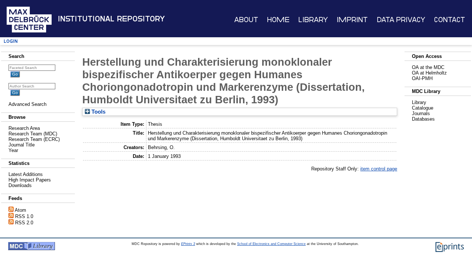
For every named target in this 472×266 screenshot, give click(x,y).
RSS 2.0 (24, 222)
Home (278, 19)
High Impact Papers (29, 180)
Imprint (352, 19)
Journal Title (21, 145)
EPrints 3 (188, 244)
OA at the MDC (428, 67)
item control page (378, 169)
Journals (421, 113)
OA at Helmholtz (429, 73)
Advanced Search (27, 104)
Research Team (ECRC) (34, 139)
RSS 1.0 (24, 216)
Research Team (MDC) (32, 134)
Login (11, 41)
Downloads (20, 185)
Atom (20, 210)
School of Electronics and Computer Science (271, 244)
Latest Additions (25, 174)
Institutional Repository (111, 19)
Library (313, 19)
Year (13, 150)
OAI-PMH (422, 78)
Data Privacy (401, 19)
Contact (449, 19)
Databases (423, 119)
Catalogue (422, 108)
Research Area (24, 128)
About (246, 19)
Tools (97, 112)
